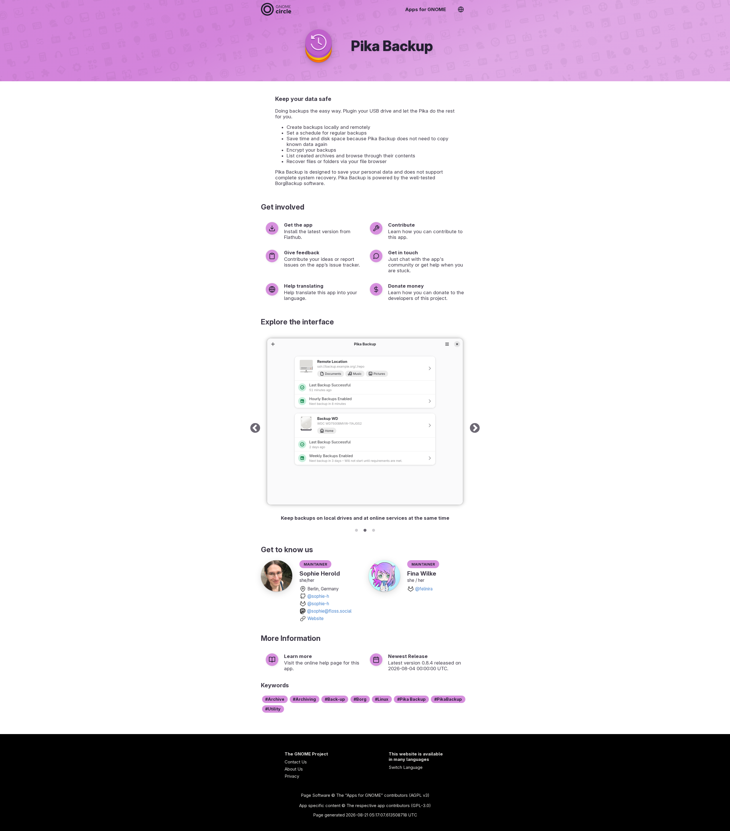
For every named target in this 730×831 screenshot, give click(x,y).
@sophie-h (318, 596)
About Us (294, 769)
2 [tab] (365, 529)
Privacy (292, 776)
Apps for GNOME (425, 9)
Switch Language (406, 767)
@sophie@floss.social (329, 611)
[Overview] (276, 9)
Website (315, 618)
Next (474, 428)
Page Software (315, 795)
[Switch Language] (461, 9)
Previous (255, 428)
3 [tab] (373, 529)
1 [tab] (356, 529)
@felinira (424, 589)
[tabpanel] (365, 428)
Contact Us (296, 762)
